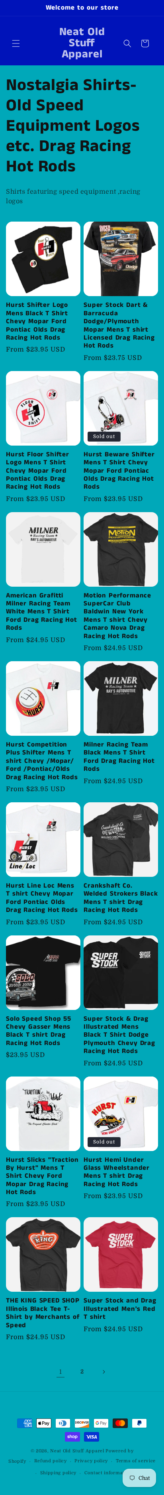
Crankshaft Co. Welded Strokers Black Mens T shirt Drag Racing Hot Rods (121, 898)
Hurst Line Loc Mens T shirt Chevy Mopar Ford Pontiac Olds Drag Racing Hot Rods (42, 898)
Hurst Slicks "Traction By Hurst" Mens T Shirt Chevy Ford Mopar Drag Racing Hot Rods (42, 1176)
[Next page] (103, 1372)
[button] (16, 43)
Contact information (108, 1472)
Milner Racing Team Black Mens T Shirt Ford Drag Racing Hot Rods (119, 757)
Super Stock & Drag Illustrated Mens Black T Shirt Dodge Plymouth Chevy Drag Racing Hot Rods (119, 1035)
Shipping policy (58, 1472)
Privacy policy (91, 1461)
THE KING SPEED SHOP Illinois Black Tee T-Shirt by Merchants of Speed (43, 1313)
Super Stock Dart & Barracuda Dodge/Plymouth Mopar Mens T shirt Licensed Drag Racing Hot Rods (119, 325)
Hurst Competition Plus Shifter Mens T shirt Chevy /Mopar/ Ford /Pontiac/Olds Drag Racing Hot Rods (42, 761)
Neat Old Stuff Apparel (77, 1451)
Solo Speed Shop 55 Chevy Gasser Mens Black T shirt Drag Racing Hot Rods (38, 1031)
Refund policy (50, 1461)
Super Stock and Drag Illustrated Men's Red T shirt (120, 1309)
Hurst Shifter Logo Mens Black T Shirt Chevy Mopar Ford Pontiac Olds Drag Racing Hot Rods (37, 321)
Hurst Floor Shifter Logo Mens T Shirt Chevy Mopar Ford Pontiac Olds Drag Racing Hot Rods (37, 471)
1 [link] (60, 1371)
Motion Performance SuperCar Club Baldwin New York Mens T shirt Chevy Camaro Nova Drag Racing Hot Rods (117, 616)
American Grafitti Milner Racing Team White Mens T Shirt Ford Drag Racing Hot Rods (41, 612)
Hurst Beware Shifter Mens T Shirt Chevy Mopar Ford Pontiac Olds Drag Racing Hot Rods (119, 471)
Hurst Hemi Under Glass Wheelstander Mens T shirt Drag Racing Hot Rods (117, 1172)
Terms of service (136, 1461)
